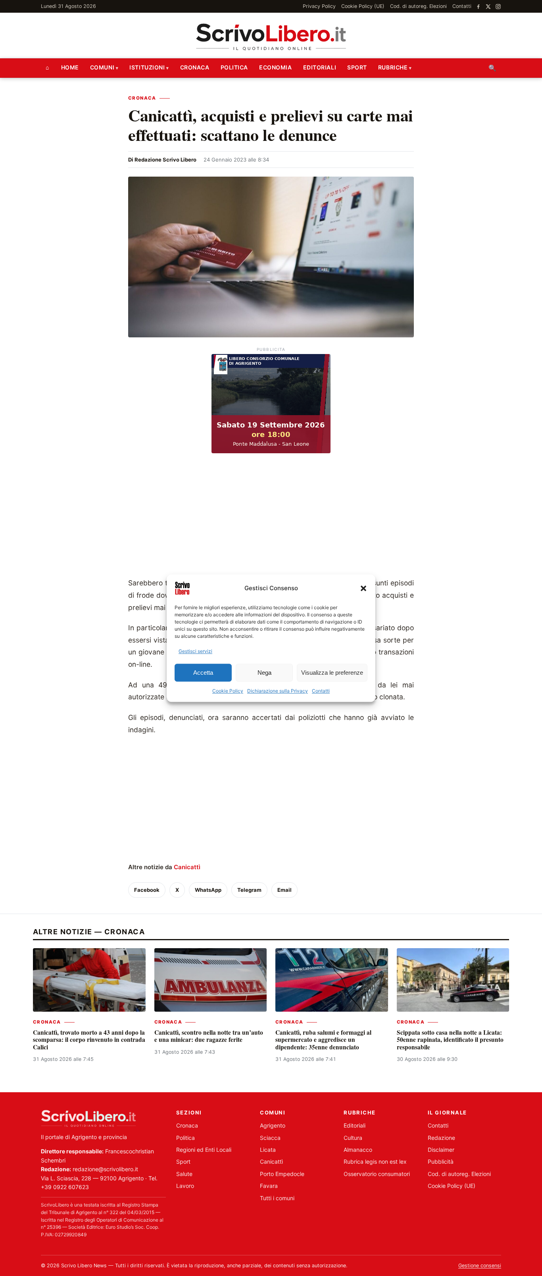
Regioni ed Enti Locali (203, 1149)
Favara (269, 1185)
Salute (184, 1173)
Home (70, 67)
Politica (234, 67)
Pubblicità (441, 1161)
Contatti (321, 691)
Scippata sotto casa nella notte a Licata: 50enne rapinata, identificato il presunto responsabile (450, 1039)
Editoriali (319, 67)
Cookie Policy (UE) (362, 6)
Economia (275, 67)
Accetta (203, 672)
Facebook (147, 890)
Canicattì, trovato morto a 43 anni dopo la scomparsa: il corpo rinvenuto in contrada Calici (89, 1039)
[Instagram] (498, 7)
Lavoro (185, 1185)
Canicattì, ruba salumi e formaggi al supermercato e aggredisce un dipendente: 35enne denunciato (323, 1039)
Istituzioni (147, 67)
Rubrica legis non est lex (375, 1161)
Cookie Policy (227, 691)
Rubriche (392, 67)
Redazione (441, 1137)
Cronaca (194, 67)
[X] (488, 7)
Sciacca (270, 1137)
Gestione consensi (479, 1265)
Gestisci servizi (195, 651)
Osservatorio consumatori (377, 1173)
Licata (268, 1149)
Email (284, 890)
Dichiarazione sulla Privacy (277, 691)
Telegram (249, 890)
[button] (363, 588)
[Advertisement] (271, 517)
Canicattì (187, 867)
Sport (357, 67)
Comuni (102, 67)
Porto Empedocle (282, 1173)
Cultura (353, 1137)
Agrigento (272, 1125)
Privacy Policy (319, 6)
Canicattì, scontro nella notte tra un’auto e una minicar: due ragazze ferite (208, 1036)
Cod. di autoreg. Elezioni (418, 6)
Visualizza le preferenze (332, 672)
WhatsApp (208, 890)
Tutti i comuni (277, 1198)
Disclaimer (441, 1149)
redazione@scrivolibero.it (105, 1169)
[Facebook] (478, 7)
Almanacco (358, 1149)
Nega (264, 672)
